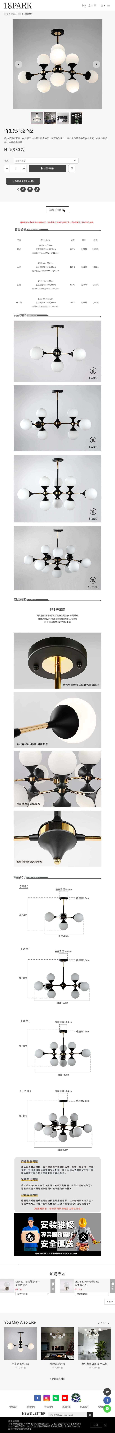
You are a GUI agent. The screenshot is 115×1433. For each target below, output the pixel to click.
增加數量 (24, 168)
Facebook (23, 189)
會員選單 (90, 6)
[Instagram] (46, 1398)
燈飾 (13, 14)
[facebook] (107, 1400)
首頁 (6, 14)
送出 (90, 1415)
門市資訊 (13, 1406)
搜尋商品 (95, 5)
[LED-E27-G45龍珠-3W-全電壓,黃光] (7, 1286)
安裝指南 (48, 1406)
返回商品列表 (58, 1379)
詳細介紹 (55, 210)
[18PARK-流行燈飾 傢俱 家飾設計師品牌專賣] (18, 5)
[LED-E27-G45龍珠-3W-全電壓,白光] (67, 1286)
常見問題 (66, 1406)
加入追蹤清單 (71, 168)
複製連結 (37, 189)
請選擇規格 (20, 161)
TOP (111, 1301)
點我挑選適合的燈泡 (24, 181)
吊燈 (19, 14)
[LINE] (56, 1398)
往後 (108, 1323)
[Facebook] (37, 1398)
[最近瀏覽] (107, 1392)
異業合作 (102, 1406)
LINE (30, 189)
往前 (98, 1323)
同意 (96, 1425)
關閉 (105, 1425)
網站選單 (109, 6)
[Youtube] (65, 1398)
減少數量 (7, 168)
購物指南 (31, 1406)
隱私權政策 (26, 1429)
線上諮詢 (84, 1406)
